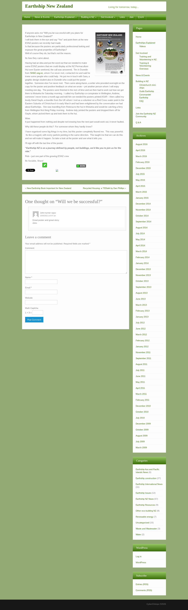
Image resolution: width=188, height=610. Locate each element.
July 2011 (140, 370)
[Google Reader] (67, 165)
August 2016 (141, 144)
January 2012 (142, 346)
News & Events (42, 17)
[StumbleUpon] (55, 165)
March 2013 (141, 305)
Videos (142, 46)
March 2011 (141, 394)
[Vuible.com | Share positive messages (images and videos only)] (44, 165)
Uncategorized (142, 522)
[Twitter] (28, 165)
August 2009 (141, 435)
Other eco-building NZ (146, 511)
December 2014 (143, 204)
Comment (29, 248)
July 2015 (140, 174)
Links (122, 17)
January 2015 (142, 198)
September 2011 (143, 358)
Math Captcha (31, 308)
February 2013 (143, 311)
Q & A (141, 17)
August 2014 (141, 227)
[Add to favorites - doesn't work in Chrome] (50, 165)
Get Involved (107, 17)
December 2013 (143, 269)
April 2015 (140, 186)
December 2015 (143, 168)
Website (29, 298)
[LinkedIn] (72, 165)
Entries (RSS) (142, 584)
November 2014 (143, 210)
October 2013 (142, 281)
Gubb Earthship (146, 91)
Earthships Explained (64, 17)
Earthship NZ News (145, 499)
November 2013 (143, 275)
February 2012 (143, 340)
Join (131, 17)
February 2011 (142, 400)
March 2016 (141, 156)
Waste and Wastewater (146, 528)
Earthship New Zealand (49, 6)
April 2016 (140, 150)
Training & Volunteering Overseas (145, 66)
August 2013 (141, 293)
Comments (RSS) (144, 590)
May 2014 (140, 239)
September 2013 (143, 287)
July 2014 (140, 233)
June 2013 (141, 299)
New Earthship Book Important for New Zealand (49, 188)
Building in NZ (88, 17)
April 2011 (140, 388)
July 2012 (140, 322)
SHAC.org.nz (36, 73)
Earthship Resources (145, 505)
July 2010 (140, 418)
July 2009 (140, 441)
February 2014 (143, 257)
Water (138, 534)
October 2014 (142, 216)
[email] (39, 165)
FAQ (141, 101)
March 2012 (141, 334)
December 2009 (143, 423)
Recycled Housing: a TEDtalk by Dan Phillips (103, 188)
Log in (138, 556)
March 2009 (141, 447)
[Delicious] (61, 165)
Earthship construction (146, 478)
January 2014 (142, 263)
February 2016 (143, 162)
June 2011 (140, 376)
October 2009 (142, 429)
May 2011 (140, 382)
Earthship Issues (143, 493)
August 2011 (141, 364)
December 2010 (143, 406)
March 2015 (141, 192)
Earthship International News (149, 484)
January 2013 (142, 317)
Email (28, 287)
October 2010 (142, 412)
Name (28, 277)
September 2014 (143, 221)
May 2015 (140, 180)
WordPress (141, 562)
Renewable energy (144, 517)
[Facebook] (33, 165)
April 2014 (140, 245)
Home (27, 17)
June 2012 (141, 328)
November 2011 (143, 352)
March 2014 (141, 251)
